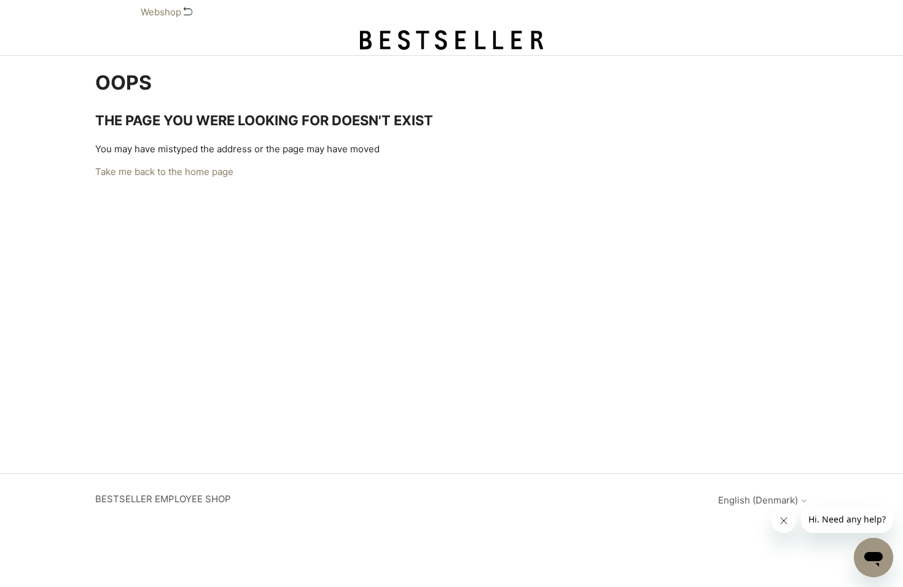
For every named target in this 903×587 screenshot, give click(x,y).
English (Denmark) (759, 500)
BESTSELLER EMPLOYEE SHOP (163, 499)
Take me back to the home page (164, 171)
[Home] (451, 40)
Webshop (162, 12)
